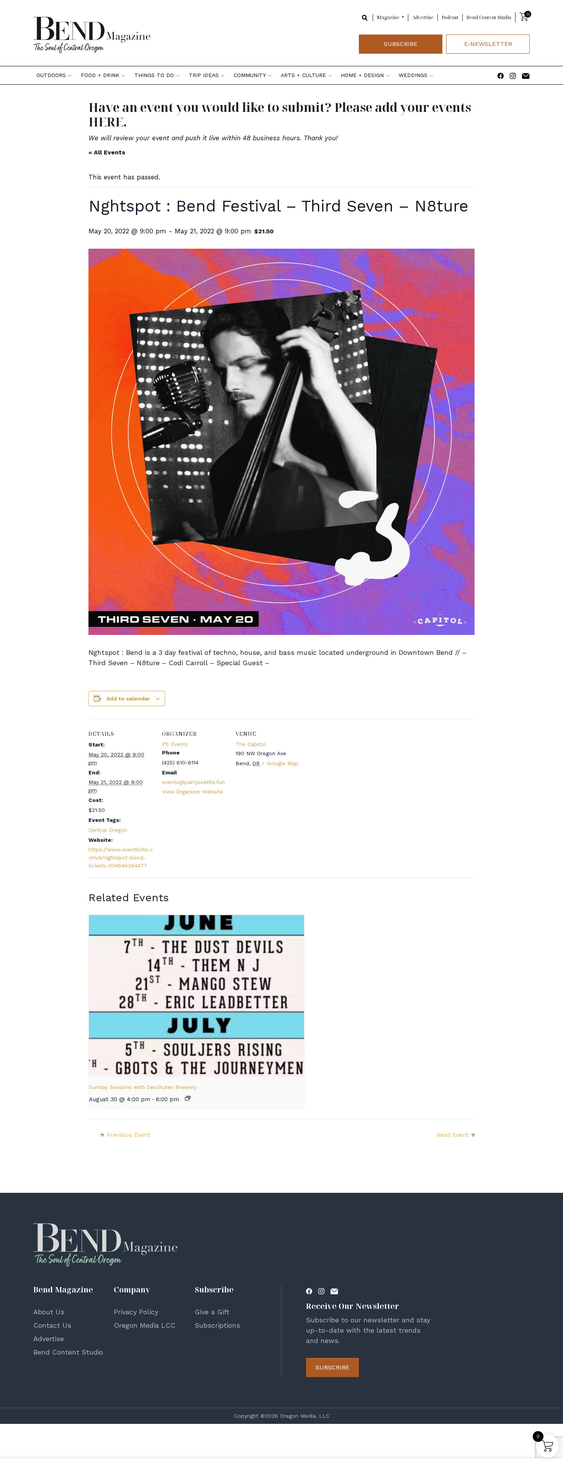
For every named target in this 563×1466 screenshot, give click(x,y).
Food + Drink (100, 75)
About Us (48, 1312)
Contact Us (52, 1325)
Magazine (389, 17)
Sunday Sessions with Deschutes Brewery (142, 1087)
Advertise (423, 17)
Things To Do (154, 75)
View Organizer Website (192, 792)
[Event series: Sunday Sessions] (187, 1098)
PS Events (175, 744)
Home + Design (362, 75)
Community (250, 75)
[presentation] (196, 996)
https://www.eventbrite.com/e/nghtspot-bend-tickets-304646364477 (120, 857)
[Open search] (365, 17)
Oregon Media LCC (144, 1325)
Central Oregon (107, 830)
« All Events (106, 152)
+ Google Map (280, 763)
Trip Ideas (204, 75)
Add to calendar (128, 698)
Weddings (413, 75)
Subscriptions (217, 1325)
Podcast (450, 17)
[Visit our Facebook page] (501, 75)
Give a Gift (212, 1312)
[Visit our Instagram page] (513, 75)
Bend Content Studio (488, 17)
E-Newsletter (488, 44)
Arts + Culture (303, 75)
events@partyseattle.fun (193, 782)
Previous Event (128, 1134)
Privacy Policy (136, 1312)
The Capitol (251, 744)
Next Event (452, 1134)
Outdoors (51, 75)
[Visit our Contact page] (526, 75)
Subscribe (400, 44)
